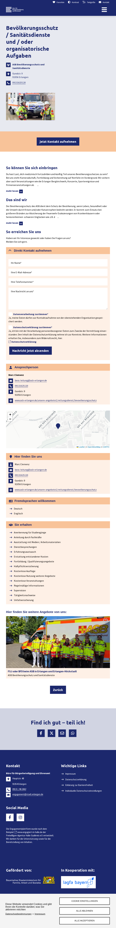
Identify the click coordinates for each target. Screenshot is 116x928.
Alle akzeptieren (84, 921)
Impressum (40, 914)
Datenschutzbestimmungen (18, 914)
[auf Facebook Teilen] (41, 733)
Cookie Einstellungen (84, 901)
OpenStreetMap (94, 447)
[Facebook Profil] (10, 817)
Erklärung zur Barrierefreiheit (79, 785)
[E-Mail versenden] (62, 733)
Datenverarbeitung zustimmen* (30, 314)
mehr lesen (12, 190)
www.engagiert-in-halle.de (29, 832)
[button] (58, 250)
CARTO (106, 447)
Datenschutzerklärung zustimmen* (32, 327)
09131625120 (19, 82)
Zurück (58, 690)
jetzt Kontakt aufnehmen (58, 141)
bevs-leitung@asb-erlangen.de (31, 380)
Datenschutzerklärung (23, 341)
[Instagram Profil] (20, 817)
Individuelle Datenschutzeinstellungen (83, 790)
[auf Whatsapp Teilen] (72, 733)
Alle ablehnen (84, 911)
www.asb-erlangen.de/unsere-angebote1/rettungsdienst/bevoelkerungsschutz (56, 400)
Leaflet (81, 447)
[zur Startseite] (14, 10)
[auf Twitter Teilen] (51, 733)
